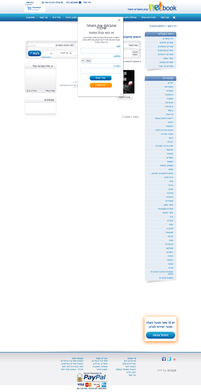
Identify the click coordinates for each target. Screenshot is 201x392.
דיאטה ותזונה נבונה (164, 118)
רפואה (170, 260)
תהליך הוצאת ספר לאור (72, 369)
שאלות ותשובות (128, 17)
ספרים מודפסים (165, 50)
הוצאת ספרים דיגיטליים (72, 361)
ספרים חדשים (166, 42)
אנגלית (170, 90)
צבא (171, 240)
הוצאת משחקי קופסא (126, 369)
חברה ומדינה (167, 134)
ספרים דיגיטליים (99, 361)
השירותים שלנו (148, 17)
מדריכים (56, 17)
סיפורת (169, 197)
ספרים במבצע (166, 62)
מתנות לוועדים (166, 278)
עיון (171, 216)
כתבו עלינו (131, 372)
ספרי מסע (168, 205)
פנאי (171, 224)
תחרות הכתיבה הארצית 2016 (162, 272)
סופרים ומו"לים (100, 363)
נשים (170, 189)
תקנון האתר (71, 17)
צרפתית (169, 244)
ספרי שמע (168, 58)
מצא (36, 53)
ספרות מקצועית (165, 208)
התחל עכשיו (160, 335)
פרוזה (170, 236)
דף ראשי (172, 26)
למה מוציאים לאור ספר (72, 366)
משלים (170, 157)
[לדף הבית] (174, 17)
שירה (170, 268)
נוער (171, 181)
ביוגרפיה (169, 106)
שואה (170, 264)
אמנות (170, 98)
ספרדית (169, 201)
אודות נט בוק (130, 361)
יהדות (170, 142)
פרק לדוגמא (124, 97)
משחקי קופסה (166, 165)
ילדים (170, 83)
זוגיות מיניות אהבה (164, 130)
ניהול (170, 185)
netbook (150, 7)
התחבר (28, 5)
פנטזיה (170, 228)
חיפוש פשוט (46, 57)
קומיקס (169, 248)
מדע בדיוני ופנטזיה (164, 146)
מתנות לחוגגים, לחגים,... (161, 173)
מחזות (170, 153)
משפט (170, 161)
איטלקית (169, 94)
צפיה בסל (50, 91)
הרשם (29, 2)
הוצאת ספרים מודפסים (72, 363)
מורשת (170, 149)
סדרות (170, 193)
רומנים (170, 252)
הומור (170, 122)
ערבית (170, 220)
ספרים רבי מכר (166, 66)
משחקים (30, 17)
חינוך (170, 138)
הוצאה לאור (130, 366)
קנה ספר (164, 17)
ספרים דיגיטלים (165, 54)
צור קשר (87, 2)
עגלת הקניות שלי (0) (51, 2)
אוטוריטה (168, 86)
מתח (170, 169)
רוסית (170, 256)
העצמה (169, 126)
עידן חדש (168, 177)
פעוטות (169, 232)
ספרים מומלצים (165, 46)
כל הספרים (168, 38)
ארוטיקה (169, 102)
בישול (170, 110)
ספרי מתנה (168, 212)
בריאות (169, 114)
